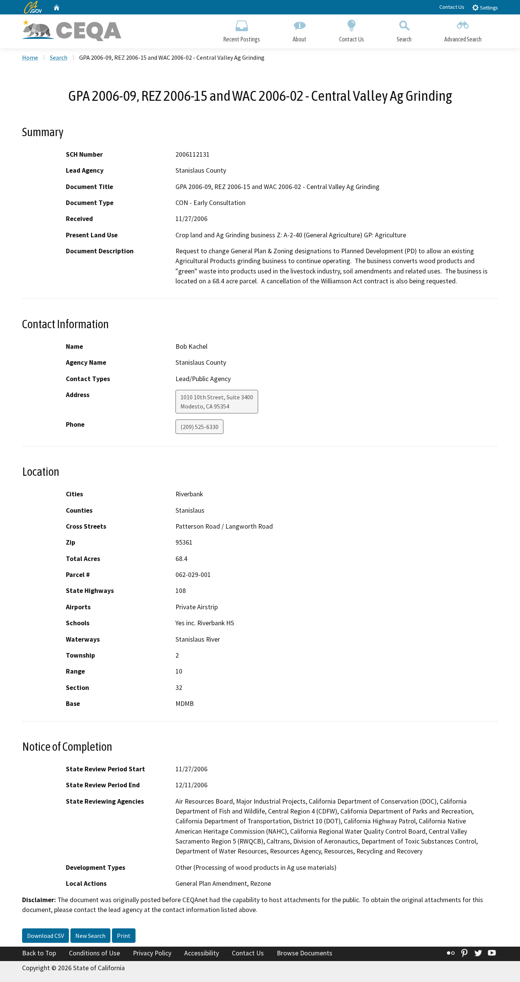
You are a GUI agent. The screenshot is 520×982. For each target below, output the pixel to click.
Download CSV (45, 935)
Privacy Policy (152, 953)
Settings (488, 8)
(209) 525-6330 (199, 427)
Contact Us (451, 6)
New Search (90, 935)
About (299, 39)
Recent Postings (241, 39)
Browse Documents (304, 953)
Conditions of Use (94, 953)
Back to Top (39, 953)
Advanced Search (463, 39)
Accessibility (201, 953)
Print (124, 935)
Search (404, 39)
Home (30, 57)
